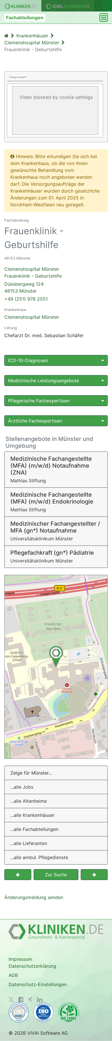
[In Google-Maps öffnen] (56, 667)
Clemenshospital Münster (31, 317)
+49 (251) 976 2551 (26, 299)
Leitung (10, 328)
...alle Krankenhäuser (32, 815)
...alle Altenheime (28, 801)
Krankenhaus (15, 310)
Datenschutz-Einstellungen (38, 984)
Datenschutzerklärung (32, 966)
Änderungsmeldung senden (33, 897)
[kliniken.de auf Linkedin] (40, 999)
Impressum (20, 959)
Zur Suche (56, 874)
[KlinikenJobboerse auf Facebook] (21, 999)
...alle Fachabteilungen (34, 829)
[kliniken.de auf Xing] (30, 999)
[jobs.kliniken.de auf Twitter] (11, 999)
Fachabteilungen (24, 17)
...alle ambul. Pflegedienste (39, 857)
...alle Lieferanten (28, 843)
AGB (13, 975)
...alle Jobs (21, 787)
